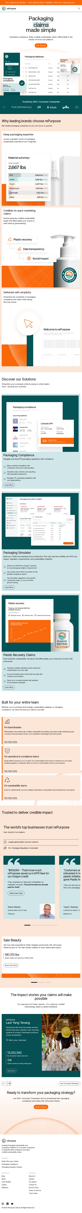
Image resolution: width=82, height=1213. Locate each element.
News (4, 1179)
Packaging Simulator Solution (12, 1167)
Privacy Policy (34, 1187)
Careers (31, 1179)
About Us (32, 1176)
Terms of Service (35, 1190)
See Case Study (10, 742)
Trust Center (33, 1193)
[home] (9, 8)
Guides (4, 1184)
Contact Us (33, 1184)
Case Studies (6, 1182)
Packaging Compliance (10, 1164)
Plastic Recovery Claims (10, 1161)
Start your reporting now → (65, 2)
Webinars (5, 1187)
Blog (3, 1176)
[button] (79, 8)
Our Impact (32, 1182)
